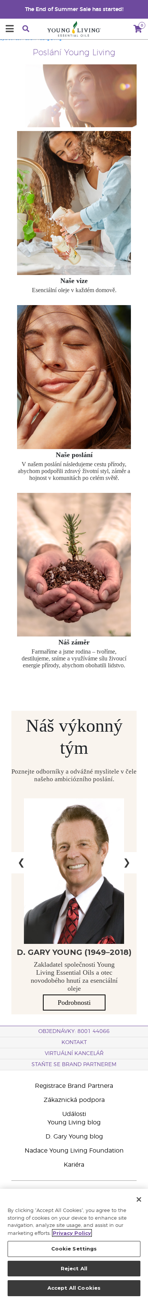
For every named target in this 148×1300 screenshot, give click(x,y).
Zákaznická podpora (74, 1100)
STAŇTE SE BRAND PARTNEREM (74, 1064)
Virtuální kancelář (74, 1053)
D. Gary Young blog (74, 1137)
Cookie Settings (74, 1249)
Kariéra (74, 1165)
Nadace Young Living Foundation (74, 1151)
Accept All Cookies (74, 1288)
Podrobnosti (74, 1002)
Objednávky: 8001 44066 (74, 1031)
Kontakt (74, 1042)
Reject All (74, 1268)
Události (74, 1114)
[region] (74, 1244)
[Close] (139, 1199)
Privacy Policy (72, 1233)
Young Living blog (74, 1122)
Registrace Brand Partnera (74, 1086)
